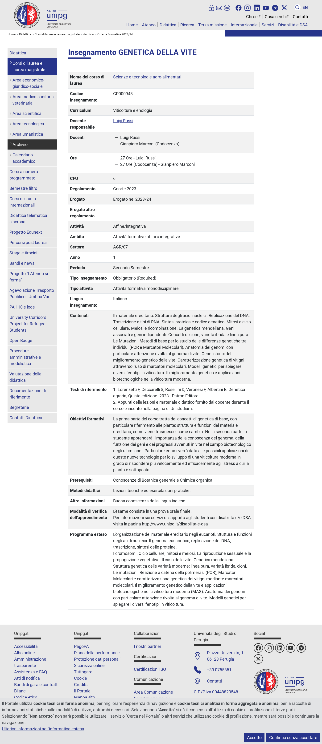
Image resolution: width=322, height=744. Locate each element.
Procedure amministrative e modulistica (25, 357)
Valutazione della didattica (25, 377)
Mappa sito (84, 697)
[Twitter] (284, 7)
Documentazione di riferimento (27, 393)
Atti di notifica (27, 678)
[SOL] (227, 7)
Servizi (268, 24)
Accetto (254, 737)
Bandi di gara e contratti (36, 684)
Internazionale (244, 24)
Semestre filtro (23, 188)
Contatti (300, 16)
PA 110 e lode (22, 307)
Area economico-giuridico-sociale (28, 83)
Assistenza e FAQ (30, 671)
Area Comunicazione (153, 692)
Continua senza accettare (293, 737)
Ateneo (149, 24)
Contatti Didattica (25, 417)
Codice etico (25, 697)
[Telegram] (275, 7)
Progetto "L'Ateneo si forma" (28, 276)
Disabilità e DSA (293, 24)
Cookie (80, 678)
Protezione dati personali (97, 659)
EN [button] (305, 7)
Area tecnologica (28, 123)
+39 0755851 (219, 669)
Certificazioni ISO (150, 669)
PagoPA (81, 646)
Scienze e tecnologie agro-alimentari (147, 76)
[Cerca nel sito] (297, 7)
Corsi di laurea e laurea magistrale (28, 66)
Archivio (20, 144)
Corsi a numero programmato (23, 174)
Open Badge (20, 340)
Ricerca (187, 24)
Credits (80, 684)
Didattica (168, 24)
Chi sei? (253, 16)
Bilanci (20, 690)
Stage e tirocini (23, 252)
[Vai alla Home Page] (42, 14)
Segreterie (19, 407)
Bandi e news (21, 263)
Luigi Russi (123, 120)
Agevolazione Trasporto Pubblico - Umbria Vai (31, 293)
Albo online (24, 652)
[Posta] (219, 7)
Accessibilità (26, 646)
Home (132, 24)
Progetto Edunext (25, 232)
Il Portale (82, 690)
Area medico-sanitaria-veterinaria (33, 100)
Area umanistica (27, 134)
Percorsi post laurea (28, 242)
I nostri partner (147, 646)
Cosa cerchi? (277, 16)
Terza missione (212, 24)
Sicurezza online (89, 665)
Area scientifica (26, 113)
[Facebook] (238, 7)
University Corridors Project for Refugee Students (27, 324)
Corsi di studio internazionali (22, 201)
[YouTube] (266, 7)
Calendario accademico (23, 158)
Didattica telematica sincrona (28, 218)
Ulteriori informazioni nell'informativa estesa (43, 728)
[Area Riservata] (211, 7)
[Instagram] (247, 7)
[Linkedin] (257, 7)
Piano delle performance (97, 652)
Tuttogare (83, 671)
